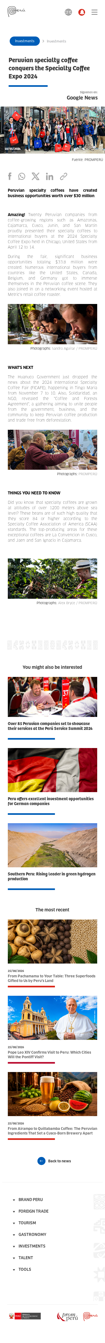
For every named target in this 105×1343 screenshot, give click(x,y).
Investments (24, 41)
